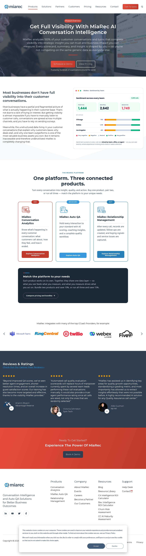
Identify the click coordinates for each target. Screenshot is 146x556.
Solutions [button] (46, 6)
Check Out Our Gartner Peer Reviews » (23, 367)
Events (77, 491)
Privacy (139, 542)
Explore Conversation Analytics (35, 254)
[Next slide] (141, 333)
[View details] (5, 513)
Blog (100, 487)
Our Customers (82, 503)
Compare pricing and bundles (39, 295)
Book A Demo (73, 454)
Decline (114, 546)
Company (80, 481)
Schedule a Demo (63, 64)
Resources (100, 6)
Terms (129, 542)
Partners (59, 6)
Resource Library (107, 491)
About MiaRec (81, 487)
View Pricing (85, 64)
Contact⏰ (127, 491)
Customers (74, 6)
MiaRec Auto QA (59, 494)
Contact (114, 6)
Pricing (87, 6)
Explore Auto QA (73, 255)
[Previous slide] (4, 333)
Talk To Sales (131, 7)
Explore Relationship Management (111, 254)
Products (33, 6)
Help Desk (127, 487)
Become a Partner (83, 499)
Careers (78, 495)
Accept (96, 546)
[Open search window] (142, 7)
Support (127, 481)
